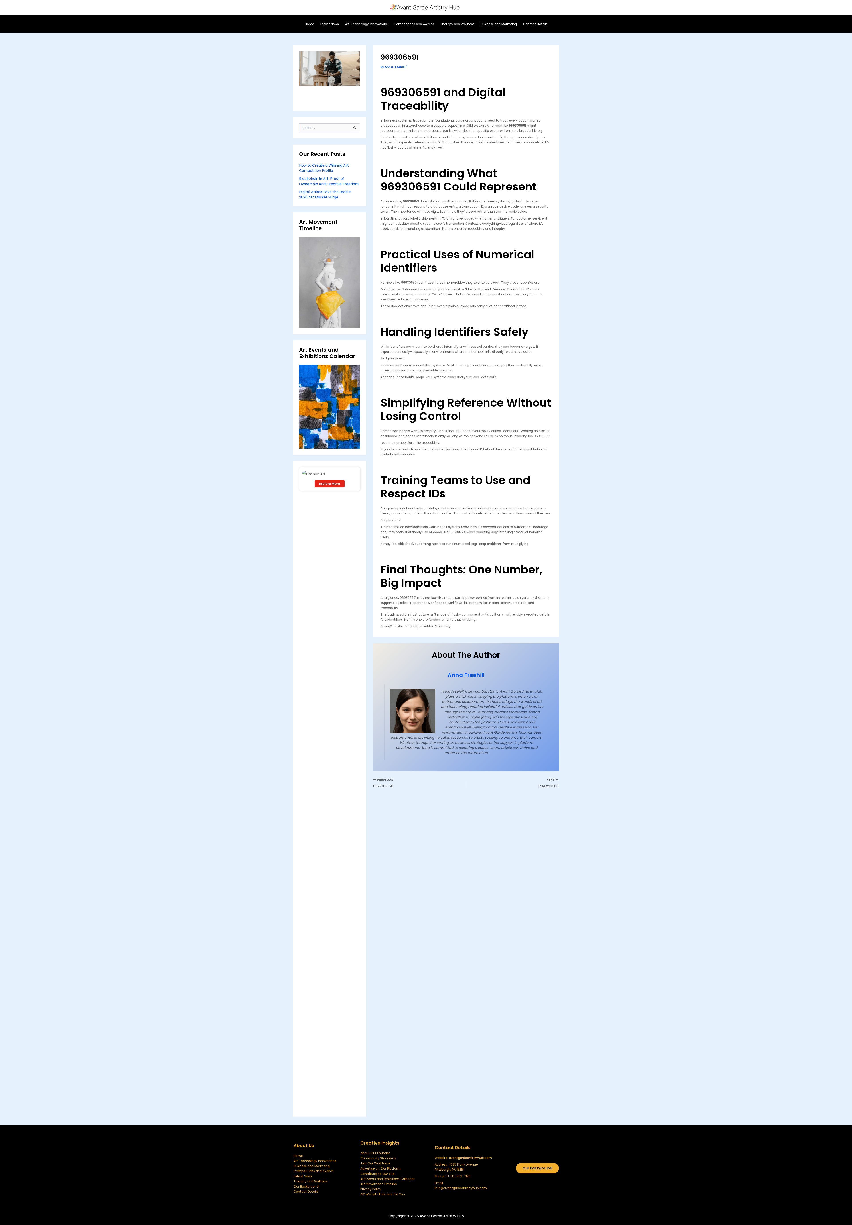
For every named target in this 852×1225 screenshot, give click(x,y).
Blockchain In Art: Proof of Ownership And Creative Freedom (329, 181)
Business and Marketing (312, 1166)
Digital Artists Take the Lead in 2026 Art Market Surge (325, 194)
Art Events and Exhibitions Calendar (387, 1179)
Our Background (306, 1186)
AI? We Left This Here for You (382, 1194)
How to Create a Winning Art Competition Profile (324, 168)
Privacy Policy (370, 1189)
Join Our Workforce (375, 1163)
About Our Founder (375, 1153)
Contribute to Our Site (377, 1174)
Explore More (329, 483)
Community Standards (378, 1158)
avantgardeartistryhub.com (470, 1158)
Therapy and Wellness (311, 1181)
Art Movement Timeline (378, 1184)
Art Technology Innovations (315, 1161)
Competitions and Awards (314, 1171)
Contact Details (306, 1191)
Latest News (303, 1176)
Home (298, 1156)
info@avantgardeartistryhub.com (461, 1188)
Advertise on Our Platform (380, 1168)
